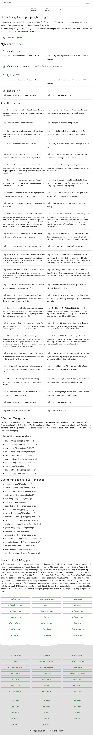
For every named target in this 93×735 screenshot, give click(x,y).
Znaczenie (77, 667)
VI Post (15, 719)
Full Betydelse (46, 667)
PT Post (46, 713)
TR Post (77, 701)
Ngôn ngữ (33, 8)
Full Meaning (15, 656)
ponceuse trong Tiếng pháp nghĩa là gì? (21, 484)
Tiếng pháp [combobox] (34, 10)
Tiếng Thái (15, 635)
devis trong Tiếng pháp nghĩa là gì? (19, 448)
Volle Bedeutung (77, 661)
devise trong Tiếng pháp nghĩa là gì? (20, 452)
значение (77, 691)
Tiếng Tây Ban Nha (46, 599)
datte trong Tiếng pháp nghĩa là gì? (19, 495)
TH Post (15, 713)
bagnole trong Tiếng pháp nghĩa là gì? (20, 506)
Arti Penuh (77, 685)
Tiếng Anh (15, 599)
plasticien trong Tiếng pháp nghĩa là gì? (21, 502)
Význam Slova (46, 673)
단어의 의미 (15, 685)
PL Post (15, 725)
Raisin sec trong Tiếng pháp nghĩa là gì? (21, 488)
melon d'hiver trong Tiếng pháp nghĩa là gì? (22, 513)
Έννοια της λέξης (77, 673)
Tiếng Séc (46, 617)
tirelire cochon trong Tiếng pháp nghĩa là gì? (23, 524)
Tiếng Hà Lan (15, 611)
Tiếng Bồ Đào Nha (15, 605)
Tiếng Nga (77, 635)
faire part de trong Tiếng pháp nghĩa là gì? (22, 531)
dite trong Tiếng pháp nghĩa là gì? (19, 499)
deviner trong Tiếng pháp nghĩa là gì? (20, 441)
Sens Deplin (15, 673)
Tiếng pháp (77, 599)
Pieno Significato (46, 661)
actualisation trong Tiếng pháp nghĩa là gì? (22, 542)
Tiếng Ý (46, 605)
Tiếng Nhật (77, 623)
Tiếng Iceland (46, 635)
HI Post (46, 725)
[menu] (87, 3)
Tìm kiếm (47, 8)
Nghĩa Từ (7, 3)
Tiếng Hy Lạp (77, 617)
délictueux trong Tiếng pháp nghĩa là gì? (21, 520)
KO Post (46, 701)
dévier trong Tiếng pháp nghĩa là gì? (19, 466)
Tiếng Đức (77, 605)
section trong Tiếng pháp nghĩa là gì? (20, 509)
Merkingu (46, 691)
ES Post (15, 707)
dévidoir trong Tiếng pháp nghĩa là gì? (20, 463)
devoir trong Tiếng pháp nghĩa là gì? (19, 455)
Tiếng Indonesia (77, 629)
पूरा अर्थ (46, 685)
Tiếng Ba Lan (77, 611)
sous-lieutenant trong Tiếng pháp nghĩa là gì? (23, 538)
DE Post (46, 707)
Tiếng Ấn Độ (46, 629)
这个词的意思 (46, 679)
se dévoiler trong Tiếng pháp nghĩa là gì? (21, 549)
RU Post (77, 713)
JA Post (15, 701)
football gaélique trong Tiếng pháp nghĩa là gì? (24, 491)
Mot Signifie (77, 656)
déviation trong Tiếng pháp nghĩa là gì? (21, 459)
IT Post (46, 719)
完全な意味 (77, 679)
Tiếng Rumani (15, 617)
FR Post (77, 707)
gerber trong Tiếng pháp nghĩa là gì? (20, 528)
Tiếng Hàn (15, 629)
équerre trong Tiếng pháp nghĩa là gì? (20, 546)
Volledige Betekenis (15, 667)
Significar (46, 656)
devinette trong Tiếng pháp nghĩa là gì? (21, 444)
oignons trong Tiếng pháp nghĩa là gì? (20, 535)
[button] (46, 441)
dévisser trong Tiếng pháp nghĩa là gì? (20, 470)
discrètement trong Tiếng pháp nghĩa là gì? (22, 553)
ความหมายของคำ (15, 691)
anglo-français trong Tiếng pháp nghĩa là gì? (23, 517)
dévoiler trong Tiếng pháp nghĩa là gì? (20, 473)
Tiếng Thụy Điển (46, 611)
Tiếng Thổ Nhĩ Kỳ (15, 623)
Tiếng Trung (46, 623)
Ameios (15, 661)
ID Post (77, 719)
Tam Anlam (15, 679)
